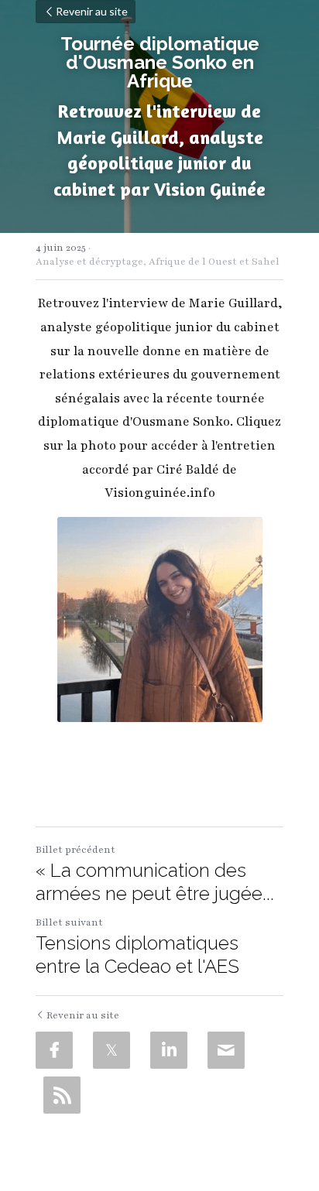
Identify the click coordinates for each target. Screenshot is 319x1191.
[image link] (159, 619)
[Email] (226, 1050)
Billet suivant (69, 922)
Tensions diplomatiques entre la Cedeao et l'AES (137, 954)
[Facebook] (54, 1050)
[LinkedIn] (168, 1050)
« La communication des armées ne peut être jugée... (155, 882)
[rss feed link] (62, 1095)
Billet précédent (75, 850)
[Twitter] (111, 1050)
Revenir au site (92, 11)
